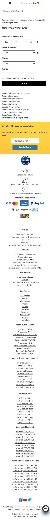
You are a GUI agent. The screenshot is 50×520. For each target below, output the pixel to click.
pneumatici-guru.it (30, 514)
